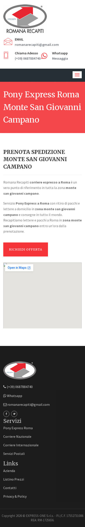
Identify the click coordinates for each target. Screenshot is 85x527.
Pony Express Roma (18, 428)
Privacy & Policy (15, 496)
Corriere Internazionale (21, 445)
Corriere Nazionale (17, 436)
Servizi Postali (14, 453)
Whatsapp (14, 395)
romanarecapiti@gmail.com (37, 44)
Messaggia (60, 58)
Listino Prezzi (13, 479)
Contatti (9, 488)
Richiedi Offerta (25, 249)
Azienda (9, 470)
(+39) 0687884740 (28, 58)
